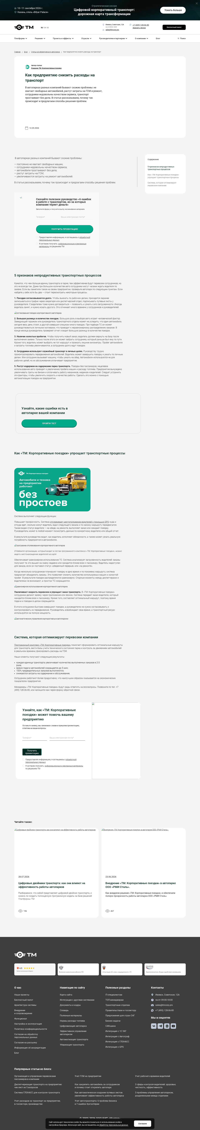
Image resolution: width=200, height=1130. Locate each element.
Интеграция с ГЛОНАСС (117, 1041)
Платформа (19, 38)
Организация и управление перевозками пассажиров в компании (35, 1077)
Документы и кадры (70, 1005)
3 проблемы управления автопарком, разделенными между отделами (154, 1094)
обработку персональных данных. (113, 1125)
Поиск (183, 38)
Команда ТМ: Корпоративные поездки (46, 68)
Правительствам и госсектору (120, 1010)
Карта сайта (66, 994)
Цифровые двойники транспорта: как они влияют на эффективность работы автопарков (51, 885)
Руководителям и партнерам (112, 38)
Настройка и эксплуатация (28, 1024)
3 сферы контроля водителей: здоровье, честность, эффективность (155, 1086)
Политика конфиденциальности (30, 1029)
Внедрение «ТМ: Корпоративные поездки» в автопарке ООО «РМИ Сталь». (140, 885)
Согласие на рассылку (25, 1042)
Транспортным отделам (117, 1005)
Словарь (64, 1010)
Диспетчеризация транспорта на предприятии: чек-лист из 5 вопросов (38, 1086)
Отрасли (85, 38)
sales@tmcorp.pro (164, 1005)
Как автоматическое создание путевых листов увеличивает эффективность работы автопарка (99, 1094)
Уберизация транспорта (72, 1044)
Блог (158, 38)
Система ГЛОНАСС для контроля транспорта (37, 1092)
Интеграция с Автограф (117, 1036)
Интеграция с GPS (114, 1047)
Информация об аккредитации (30, 1047)
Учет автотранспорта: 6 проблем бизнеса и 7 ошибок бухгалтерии (96, 1102)
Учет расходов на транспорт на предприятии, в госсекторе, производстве (37, 1102)
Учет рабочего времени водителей (152, 1076)
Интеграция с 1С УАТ (115, 1031)
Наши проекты (21, 994)
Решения (39, 38)
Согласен (142, 1124)
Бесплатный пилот (174, 27)
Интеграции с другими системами (77, 1000)
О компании (140, 38)
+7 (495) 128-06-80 (141, 25)
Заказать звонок (139, 28)
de (48, 28)
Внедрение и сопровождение (23, 1012)
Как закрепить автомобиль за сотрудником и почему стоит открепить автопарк (97, 1086)
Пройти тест (49, 423)
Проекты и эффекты (62, 38)
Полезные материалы (71, 1015)
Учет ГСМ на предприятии (88, 1076)
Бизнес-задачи (112, 1021)
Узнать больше (173, 10)
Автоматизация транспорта (74, 1039)
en (45, 28)
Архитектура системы (25, 1005)
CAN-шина (110, 1026)
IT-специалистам (113, 994)
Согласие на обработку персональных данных (26, 1036)
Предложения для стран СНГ (120, 1015)
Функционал (20, 1018)
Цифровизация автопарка (73, 1026)
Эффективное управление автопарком (73, 1032)
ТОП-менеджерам (114, 1000)
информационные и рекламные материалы (64, 766)
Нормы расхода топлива (72, 1021)
